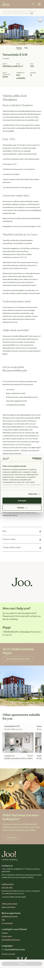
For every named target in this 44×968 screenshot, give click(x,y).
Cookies (5, 933)
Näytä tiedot (32, 494)
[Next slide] (41, 30)
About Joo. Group (8, 907)
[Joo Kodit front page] (6, 4)
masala (5, 13)
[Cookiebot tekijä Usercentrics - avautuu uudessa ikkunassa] (32, 458)
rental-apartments (18, 11)
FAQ (3, 920)
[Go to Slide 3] (22, 42)
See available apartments (18, 658)
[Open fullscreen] (40, 20)
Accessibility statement (11, 939)
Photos (19, 47)
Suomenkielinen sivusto (14, 949)
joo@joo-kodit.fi (8, 884)
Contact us (11, 837)
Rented (22, 963)
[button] (22, 30)
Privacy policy (7, 936)
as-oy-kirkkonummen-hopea (19, 13)
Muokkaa (20, 507)
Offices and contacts (9, 903)
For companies (7, 923)
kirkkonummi (31, 11)
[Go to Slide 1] (19, 42)
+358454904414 (11, 631)
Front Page (6, 11)
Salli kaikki (22, 501)
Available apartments (10, 916)
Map (26, 48)
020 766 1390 (7, 887)
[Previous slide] (2, 30)
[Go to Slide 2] (21, 42)
